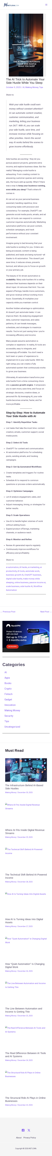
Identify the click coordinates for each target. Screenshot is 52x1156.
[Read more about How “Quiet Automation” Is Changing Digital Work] (26, 948)
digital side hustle (14, 578)
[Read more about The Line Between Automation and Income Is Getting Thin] (26, 993)
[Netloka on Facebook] (23, 1130)
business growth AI (15, 575)
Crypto (8, 688)
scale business (12, 586)
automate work (32, 571)
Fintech (8, 694)
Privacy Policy (29, 1137)
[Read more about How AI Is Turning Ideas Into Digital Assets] (26, 904)
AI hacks (23, 567)
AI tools (21, 571)
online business (22, 582)
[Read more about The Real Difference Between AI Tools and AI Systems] (26, 1038)
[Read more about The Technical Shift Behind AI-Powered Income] (26, 859)
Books (7, 683)
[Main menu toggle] (46, 4)
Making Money (31, 87)
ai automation (12, 567)
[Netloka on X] (28, 1130)
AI (24, 87)
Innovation (10, 705)
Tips (41, 87)
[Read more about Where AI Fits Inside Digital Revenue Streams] (26, 814)
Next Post (46, 612)
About (19, 1137)
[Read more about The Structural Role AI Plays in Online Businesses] (26, 1082)
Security (8, 715)
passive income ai (37, 582)
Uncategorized (12, 726)
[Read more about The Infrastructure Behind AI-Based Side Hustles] (26, 770)
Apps (7, 677)
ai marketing (33, 567)
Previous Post (7, 612)
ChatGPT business (32, 575)
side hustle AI (26, 586)
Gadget (8, 699)
